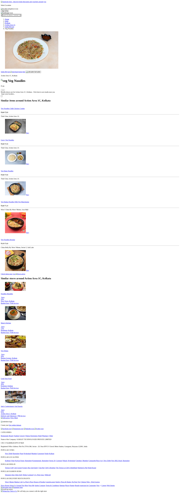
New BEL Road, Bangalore (120, 461)
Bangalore (16, 453)
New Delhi (8, 453)
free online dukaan (15, 425)
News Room (5, 485)
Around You (20, 485)
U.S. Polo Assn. (39, 475)
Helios (25, 475)
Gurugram (40, 453)
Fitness (27, 436)
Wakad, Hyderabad (68, 461)
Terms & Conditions (52, 485)
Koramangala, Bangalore (40, 461)
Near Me (31, 485)
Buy (27, 133)
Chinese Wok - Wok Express (90, 482)
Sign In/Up (5, 11)
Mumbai (34, 453)
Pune (21, 453)
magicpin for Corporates (88, 485)
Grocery (22, 436)
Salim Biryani (5, 72)
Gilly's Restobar (50, 468)
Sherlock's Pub (83, 468)
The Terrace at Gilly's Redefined (66, 468)
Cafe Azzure (18, 468)
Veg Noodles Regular (8, 240)
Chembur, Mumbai (82, 461)
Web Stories (111, 485)
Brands (77, 485)
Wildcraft (48, 475)
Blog (26, 485)
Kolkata (51, 453)
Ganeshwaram (50, 482)
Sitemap (62, 485)
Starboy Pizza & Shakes (63, 482)
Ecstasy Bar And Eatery (30, 468)
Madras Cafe (18, 482)
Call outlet (37, 72)
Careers (103, 485)
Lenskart (30, 475)
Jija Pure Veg (76, 482)
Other (51, 436)
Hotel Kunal (92, 468)
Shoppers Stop (10, 475)
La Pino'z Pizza (28, 482)
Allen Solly (18, 475)
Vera (97, 485)
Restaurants (4, 436)
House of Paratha (39, 482)
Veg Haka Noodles (7, 171)
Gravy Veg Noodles (7, 140)
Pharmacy (45, 436)
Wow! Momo (9, 482)
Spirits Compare (40, 485)
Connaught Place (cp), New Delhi (99, 461)
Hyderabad (27, 453)
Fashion (16, 436)
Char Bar (42, 468)
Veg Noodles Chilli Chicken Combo (13, 108)
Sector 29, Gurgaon (55, 461)
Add (3, 90)
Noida (46, 453)
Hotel (40, 436)
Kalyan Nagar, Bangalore (23, 461)
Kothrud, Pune (10, 461)
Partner (72, 485)
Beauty (11, 436)
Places (67, 485)
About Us (12, 485)
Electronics (34, 436)
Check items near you (8, 274)
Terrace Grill (9, 468)
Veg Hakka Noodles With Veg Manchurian (15, 202)
